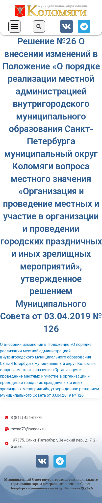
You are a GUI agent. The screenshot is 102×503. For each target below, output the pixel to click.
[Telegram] (84, 26)
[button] (14, 26)
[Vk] (66, 26)
